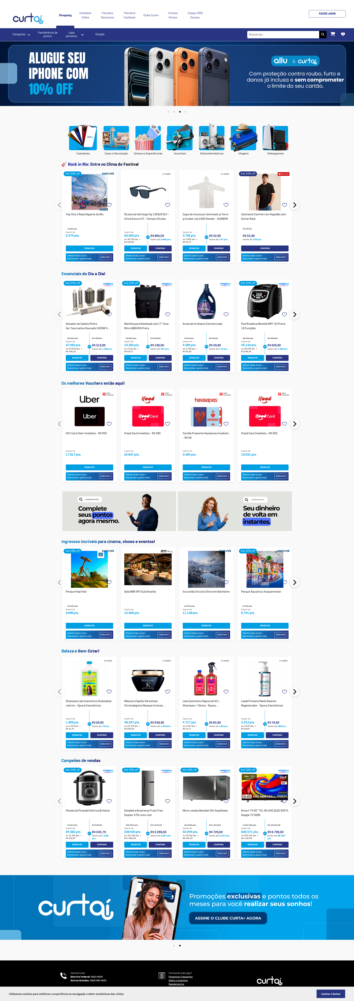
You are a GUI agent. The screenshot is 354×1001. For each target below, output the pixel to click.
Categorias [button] (19, 34)
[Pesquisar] (323, 34)
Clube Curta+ (151, 15)
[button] (168, 112)
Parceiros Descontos (107, 15)
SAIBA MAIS (105, 257)
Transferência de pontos (48, 35)
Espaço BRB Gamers (195, 15)
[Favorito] (109, 205)
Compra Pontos (173, 15)
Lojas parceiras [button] (71, 35)
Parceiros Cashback (130, 15)
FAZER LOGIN (327, 14)
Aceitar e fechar (331, 994)
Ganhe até (160, 240)
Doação (100, 34)
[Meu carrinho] (332, 34)
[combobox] (283, 34)
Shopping (65, 15)
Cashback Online (85, 15)
